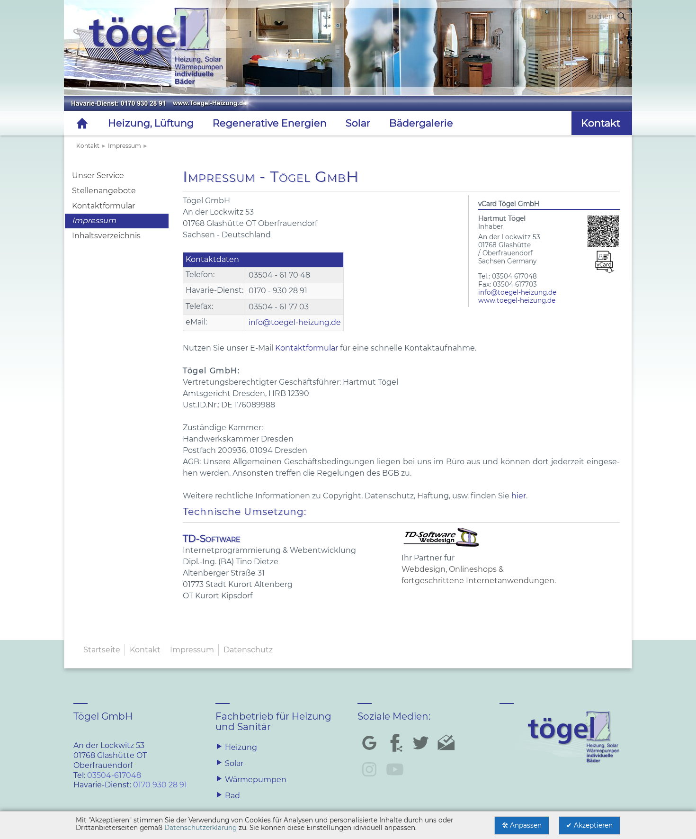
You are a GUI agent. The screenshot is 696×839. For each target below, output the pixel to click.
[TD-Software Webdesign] (442, 546)
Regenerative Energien (270, 123)
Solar (358, 123)
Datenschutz (248, 649)
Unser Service (98, 175)
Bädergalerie (421, 123)
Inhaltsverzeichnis (106, 235)
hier (518, 495)
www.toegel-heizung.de (516, 300)
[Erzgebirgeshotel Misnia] (348, 67)
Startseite (101, 649)
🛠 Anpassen (522, 825)
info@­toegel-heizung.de (517, 292)
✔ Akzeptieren (589, 825)
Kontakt (87, 145)
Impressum (124, 145)
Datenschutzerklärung (200, 827)
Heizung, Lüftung (151, 123)
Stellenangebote (104, 190)
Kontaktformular (103, 205)
